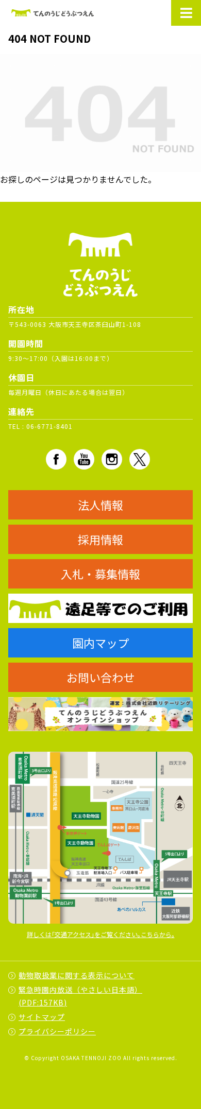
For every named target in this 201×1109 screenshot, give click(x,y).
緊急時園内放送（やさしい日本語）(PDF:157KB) (80, 996)
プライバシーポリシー (57, 1031)
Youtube (84, 459)
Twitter (139, 459)
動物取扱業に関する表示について (77, 975)
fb (56, 459)
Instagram (112, 459)
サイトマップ (42, 1017)
